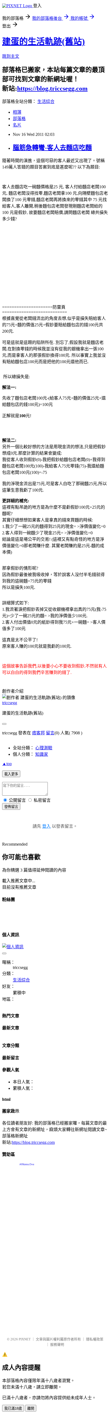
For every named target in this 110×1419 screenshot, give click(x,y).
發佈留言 (11, 807)
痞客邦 (38, 733)
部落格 (19, 118)
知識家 (41, 754)
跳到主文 (10, 56)
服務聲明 (57, 1345)
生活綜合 (45, 101)
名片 (17, 125)
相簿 (17, 112)
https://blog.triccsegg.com (52, 88)
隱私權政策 (94, 1339)
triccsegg (9, 702)
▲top (7, 763)
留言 (50, 733)
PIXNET (25, 1339)
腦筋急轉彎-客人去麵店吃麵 (52, 147)
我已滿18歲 (13, 1408)
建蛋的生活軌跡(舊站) (43, 41)
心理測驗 (43, 748)
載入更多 (11, 774)
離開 (30, 1408)
